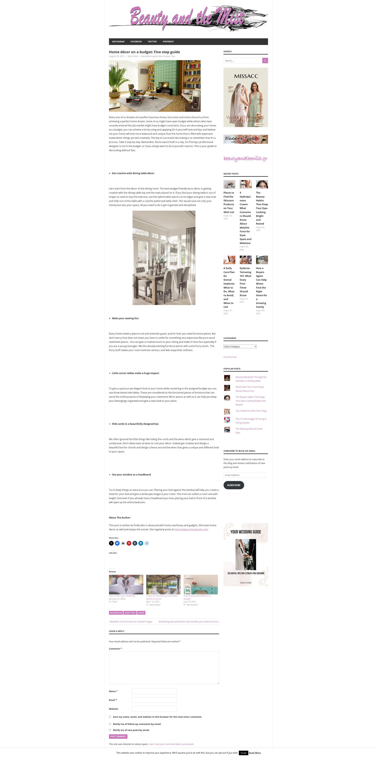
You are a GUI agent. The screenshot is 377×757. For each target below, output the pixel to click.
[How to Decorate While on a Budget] (201, 584)
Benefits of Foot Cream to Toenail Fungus (131, 621)
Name (113, 691)
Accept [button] (244, 753)
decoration (146, 56)
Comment (115, 648)
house (167, 56)
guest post (158, 56)
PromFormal (230, 356)
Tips (173, 56)
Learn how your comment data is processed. (171, 744)
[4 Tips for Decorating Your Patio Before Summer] (163, 584)
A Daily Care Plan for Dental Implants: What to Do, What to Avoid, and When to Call (229, 288)
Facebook (136, 41)
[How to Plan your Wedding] (126, 584)
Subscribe (233, 485)
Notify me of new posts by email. (131, 730)
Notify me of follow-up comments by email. (137, 724)
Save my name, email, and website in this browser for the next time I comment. (157, 716)
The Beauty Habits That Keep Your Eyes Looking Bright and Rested (262, 208)
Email (113, 699)
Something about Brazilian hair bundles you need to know (188, 621)
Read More (255, 752)
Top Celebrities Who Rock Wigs (251, 410)
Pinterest (168, 41)
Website (113, 708)
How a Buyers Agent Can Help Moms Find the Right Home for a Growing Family (261, 288)
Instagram (118, 41)
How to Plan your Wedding (122, 595)
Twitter (152, 41)
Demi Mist (133, 56)
